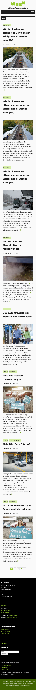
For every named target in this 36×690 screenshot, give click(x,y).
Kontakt (3, 606)
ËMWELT (5, 371)
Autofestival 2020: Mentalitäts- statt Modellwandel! (13, 245)
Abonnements (5, 629)
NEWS (10, 440)
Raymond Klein (7, 253)
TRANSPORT (6, 25)
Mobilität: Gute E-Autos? (16, 444)
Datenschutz (4, 669)
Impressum (4, 667)
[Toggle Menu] (32, 11)
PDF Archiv (4, 643)
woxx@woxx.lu (13, 615)
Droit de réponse (6, 665)
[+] (4, 90)
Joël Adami (6, 44)
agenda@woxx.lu (12, 617)
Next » (23, 569)
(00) (6, 610)
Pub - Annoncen (5, 631)
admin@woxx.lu (5, 612)
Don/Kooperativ (5, 633)
